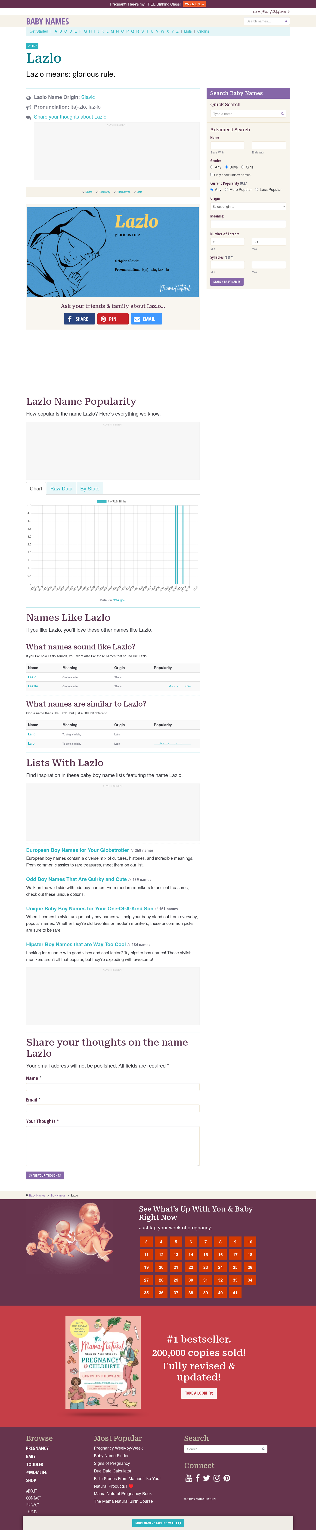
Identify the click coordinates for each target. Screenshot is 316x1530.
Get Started (39, 31)
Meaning (217, 216)
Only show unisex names (232, 174)
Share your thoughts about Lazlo (70, 116)
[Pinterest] (226, 1479)
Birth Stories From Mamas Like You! (127, 1478)
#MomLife (36, 1472)
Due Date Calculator (112, 1471)
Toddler (34, 1464)
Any (218, 167)
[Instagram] (217, 1479)
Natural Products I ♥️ (113, 1486)
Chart (36, 488)
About (31, 1491)
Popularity (104, 191)
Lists (188, 31)
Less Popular (271, 189)
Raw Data (61, 488)
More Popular (240, 189)
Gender (215, 160)
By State (89, 488)
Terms (31, 1511)
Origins (203, 31)
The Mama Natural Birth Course (123, 1501)
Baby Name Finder (111, 1455)
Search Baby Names (227, 281)
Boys (233, 167)
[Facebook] (197, 1479)
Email (31, 1099)
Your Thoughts (42, 1120)
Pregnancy (37, 1448)
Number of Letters (224, 233)
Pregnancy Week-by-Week (118, 1448)
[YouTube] (188, 1479)
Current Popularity (228, 183)
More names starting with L (156, 1523)
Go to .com (270, 11)
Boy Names (58, 1195)
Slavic (88, 96)
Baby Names (47, 21)
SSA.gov (119, 600)
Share (88, 191)
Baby (31, 1456)
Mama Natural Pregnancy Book (123, 1493)
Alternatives (123, 191)
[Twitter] (206, 1479)
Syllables (221, 257)
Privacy (32, 1504)
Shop (31, 1480)
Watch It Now (194, 4)
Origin (215, 198)
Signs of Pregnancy (112, 1463)
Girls (250, 167)
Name (32, 1077)
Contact (33, 1498)
